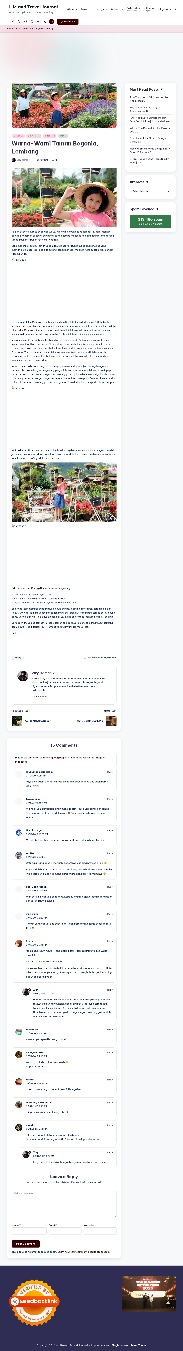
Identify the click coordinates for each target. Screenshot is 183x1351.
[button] (67, 22)
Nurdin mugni (34, 830)
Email (53, 1225)
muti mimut (33, 914)
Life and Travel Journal (33, 7)
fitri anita (32, 1029)
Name (16, 1225)
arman (30, 1079)
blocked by (151, 222)
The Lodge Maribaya (23, 330)
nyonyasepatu (34, 1052)
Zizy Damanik (43, 673)
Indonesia (50, 136)
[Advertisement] (91, 54)
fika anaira (33, 799)
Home (10, 28)
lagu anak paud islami (39, 771)
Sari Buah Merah (36, 886)
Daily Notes (34, 136)
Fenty (29, 941)
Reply (110, 772)
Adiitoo (30, 853)
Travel (63, 136)
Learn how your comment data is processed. (83, 1251)
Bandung (18, 136)
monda (30, 1125)
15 (56, 160)
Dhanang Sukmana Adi (40, 1102)
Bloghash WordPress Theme (129, 1345)
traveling (17, 658)
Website (89, 1225)
